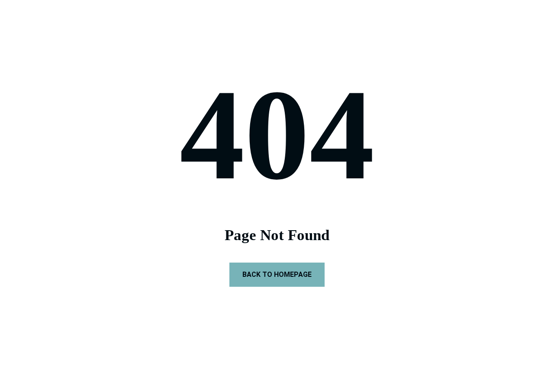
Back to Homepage (277, 274)
